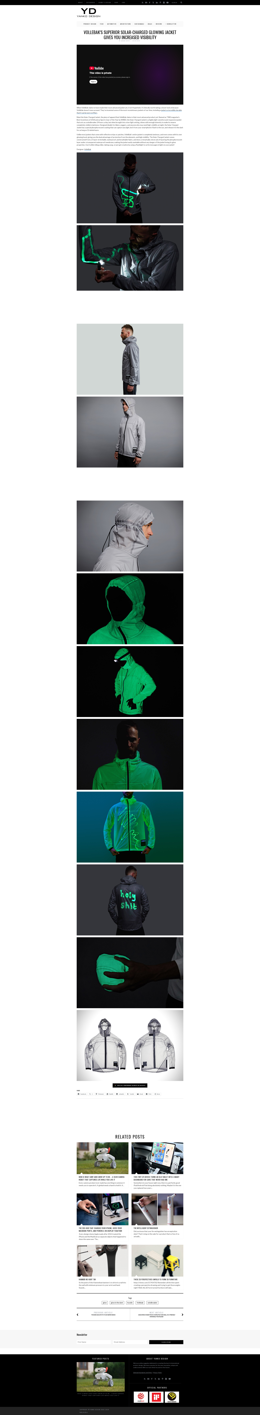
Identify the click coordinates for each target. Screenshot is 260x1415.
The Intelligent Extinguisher (146, 1228)
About (80, 2)
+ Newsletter (171, 24)
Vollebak (140, 1303)
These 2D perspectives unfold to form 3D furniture (156, 1279)
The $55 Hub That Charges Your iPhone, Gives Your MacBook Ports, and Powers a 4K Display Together (100, 1229)
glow (105, 1303)
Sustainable (139, 24)
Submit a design (105, 2)
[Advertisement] (146, 12)
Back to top (83, 1412)
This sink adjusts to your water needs (103, 1313)
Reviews (159, 24)
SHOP (116, 2)
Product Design (90, 24)
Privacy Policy (157, 1372)
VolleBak (87, 149)
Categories (90, 2)
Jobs (123, 2)
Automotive (111, 24)
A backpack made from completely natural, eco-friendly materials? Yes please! (156, 1314)
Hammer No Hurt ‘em (87, 1279)
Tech (101, 24)
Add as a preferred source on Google (131, 1085)
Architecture (125, 24)
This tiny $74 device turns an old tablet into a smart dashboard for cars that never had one (156, 1178)
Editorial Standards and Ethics (142, 1372)
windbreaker (152, 1303)
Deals (150, 24)
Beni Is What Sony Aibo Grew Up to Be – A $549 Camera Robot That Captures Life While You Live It (102, 1178)
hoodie (130, 1303)
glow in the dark (117, 1303)
